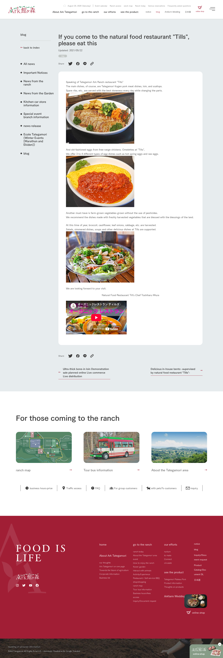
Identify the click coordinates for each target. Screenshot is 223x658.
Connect (168, 559)
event (135, 559)
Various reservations (156, 5)
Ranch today (140, 5)
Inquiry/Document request (144, 600)
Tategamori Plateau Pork (175, 579)
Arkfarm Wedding (172, 11)
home (102, 544)
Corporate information (109, 573)
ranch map (128, 5)
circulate (168, 562)
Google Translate (73, 651)
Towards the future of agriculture (113, 570)
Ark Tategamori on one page (112, 566)
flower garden (139, 566)
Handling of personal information (24, 646)
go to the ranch (90, 11)
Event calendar (101, 5)
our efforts (110, 11)
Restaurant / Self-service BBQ (146, 577)
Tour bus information (142, 589)
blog (158, 11)
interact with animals (142, 570)
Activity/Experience (141, 574)
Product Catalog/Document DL (200, 569)
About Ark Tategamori (64, 11)
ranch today (138, 551)
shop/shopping (139, 581)
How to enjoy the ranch (143, 562)
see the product (129, 11)
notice (148, 11)
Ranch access (115, 5)
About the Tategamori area (145, 555)
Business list (104, 577)
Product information (173, 582)
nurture (167, 551)
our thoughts (105, 562)
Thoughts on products (174, 586)
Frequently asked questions (179, 5)
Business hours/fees (142, 593)
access (136, 597)
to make (167, 555)
